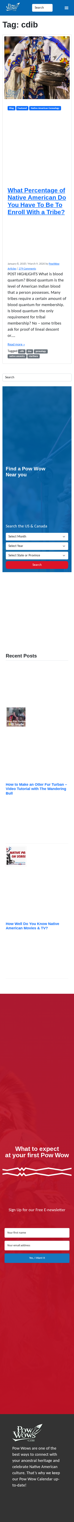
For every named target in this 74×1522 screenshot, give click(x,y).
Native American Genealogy (45, 108)
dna (29, 351)
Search (37, 565)
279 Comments (27, 268)
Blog (11, 108)
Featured (22, 108)
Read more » (16, 344)
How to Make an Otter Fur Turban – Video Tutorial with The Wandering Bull (36, 788)
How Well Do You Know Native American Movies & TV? (32, 926)
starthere (33, 356)
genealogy (41, 351)
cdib (22, 351)
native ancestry (17, 356)
